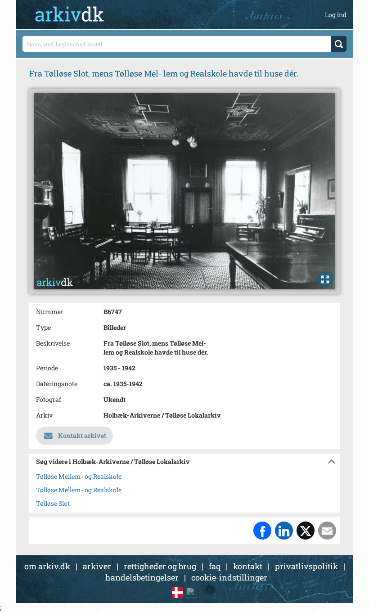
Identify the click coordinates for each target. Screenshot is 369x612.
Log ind (335, 14)
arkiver (97, 566)
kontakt (247, 566)
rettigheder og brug (160, 566)
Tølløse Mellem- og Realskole (79, 476)
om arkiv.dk (47, 566)
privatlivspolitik (306, 566)
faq (214, 566)
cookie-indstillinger (229, 577)
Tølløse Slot (53, 503)
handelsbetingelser (142, 577)
